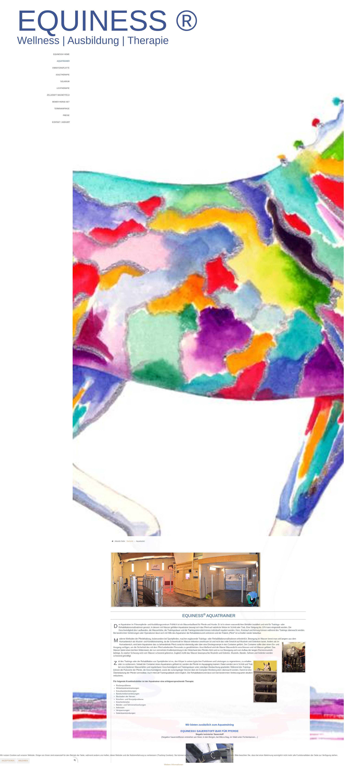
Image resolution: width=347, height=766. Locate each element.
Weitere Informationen (173, 765)
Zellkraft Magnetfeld (58, 95)
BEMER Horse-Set (61, 102)
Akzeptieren (8, 761)
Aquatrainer (63, 61)
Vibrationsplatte (61, 68)
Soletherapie (63, 75)
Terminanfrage (62, 109)
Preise (66, 115)
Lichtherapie (63, 88)
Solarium (65, 81)
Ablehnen (23, 761)
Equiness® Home (61, 54)
